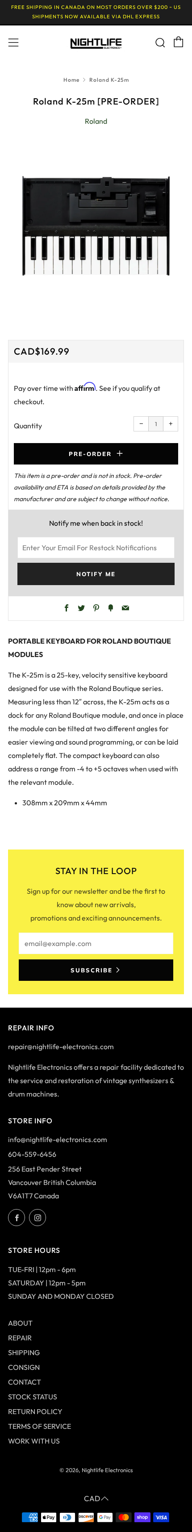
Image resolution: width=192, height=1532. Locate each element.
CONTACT (24, 1381)
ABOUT (20, 1323)
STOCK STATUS (32, 1396)
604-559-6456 (32, 1154)
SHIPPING (24, 1352)
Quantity (28, 425)
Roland (96, 121)
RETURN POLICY (35, 1411)
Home (71, 79)
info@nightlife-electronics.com (57, 1139)
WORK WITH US (34, 1440)
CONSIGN (24, 1367)
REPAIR (20, 1337)
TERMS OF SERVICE (39, 1426)
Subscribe (92, 970)
